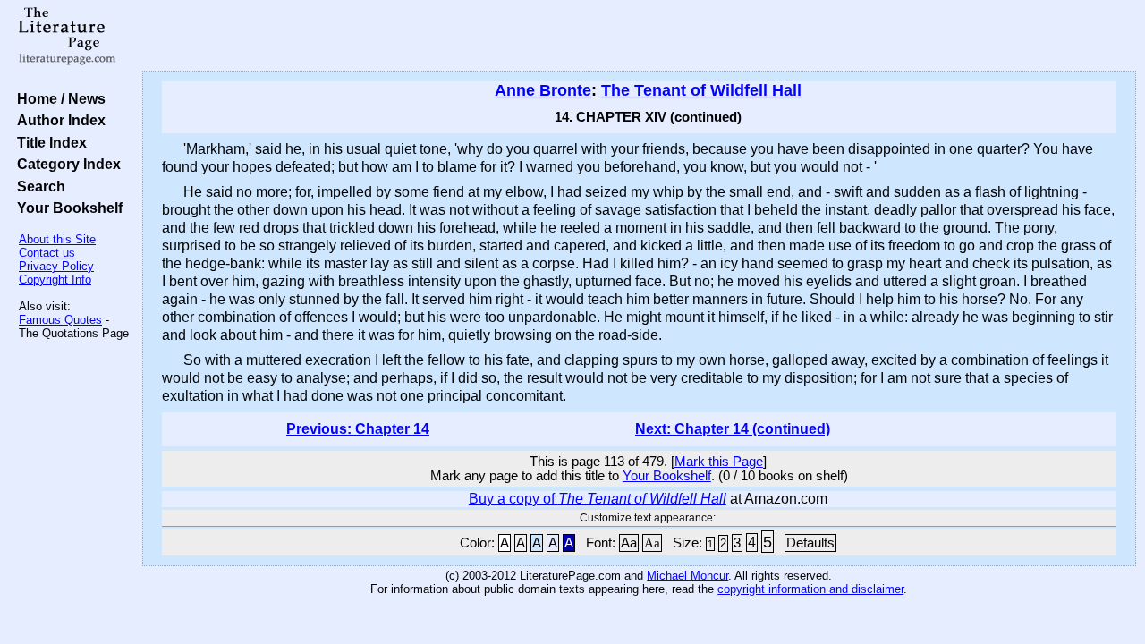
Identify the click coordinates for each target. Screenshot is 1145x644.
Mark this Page (718, 461)
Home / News (58, 98)
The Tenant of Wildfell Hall (701, 90)
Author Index (58, 120)
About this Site (57, 239)
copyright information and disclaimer (810, 589)
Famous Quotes (60, 319)
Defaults (810, 543)
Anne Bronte (543, 90)
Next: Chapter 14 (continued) (732, 428)
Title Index (48, 142)
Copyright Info (55, 279)
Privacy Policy (56, 266)
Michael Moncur (687, 575)
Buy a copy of (597, 498)
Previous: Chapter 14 (357, 428)
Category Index (65, 164)
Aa (629, 543)
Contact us (47, 252)
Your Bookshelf (66, 207)
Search (37, 186)
